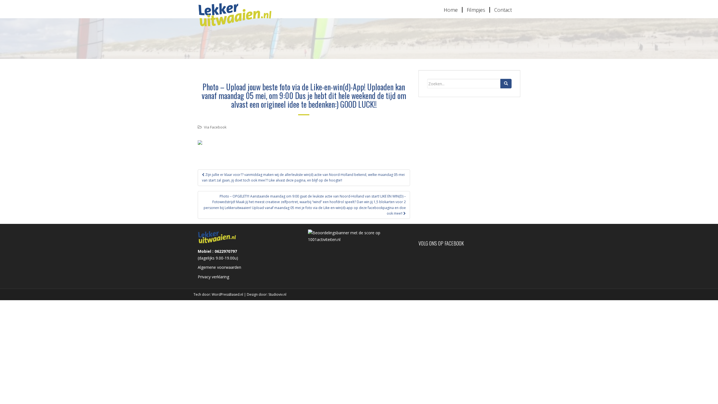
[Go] (506, 83)
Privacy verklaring (213, 276)
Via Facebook (215, 127)
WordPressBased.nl (227, 294)
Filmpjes (476, 10)
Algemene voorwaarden (219, 267)
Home (451, 10)
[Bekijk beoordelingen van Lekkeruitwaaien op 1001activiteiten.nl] (359, 235)
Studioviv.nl (277, 294)
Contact (503, 10)
